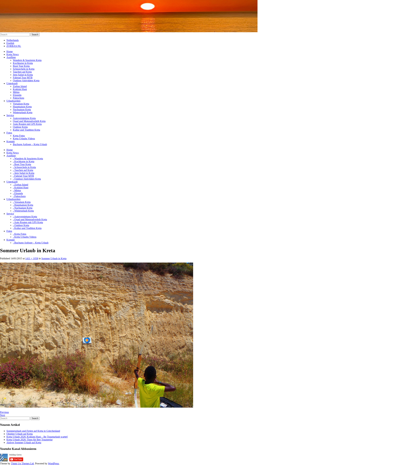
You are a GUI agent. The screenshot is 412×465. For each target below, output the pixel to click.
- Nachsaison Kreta (22, 207)
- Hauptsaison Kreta (23, 205)
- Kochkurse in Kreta (23, 161)
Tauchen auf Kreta (22, 71)
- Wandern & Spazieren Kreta (28, 158)
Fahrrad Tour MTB (23, 77)
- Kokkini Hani (20, 187)
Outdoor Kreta (20, 127)
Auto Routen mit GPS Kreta (27, 124)
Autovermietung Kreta (24, 118)
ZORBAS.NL (13, 46)
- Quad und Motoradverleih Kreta (30, 219)
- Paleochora (19, 196)
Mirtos (16, 92)
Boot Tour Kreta (21, 66)
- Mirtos (17, 190)
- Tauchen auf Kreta (23, 170)
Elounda (17, 95)
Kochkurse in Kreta (23, 63)
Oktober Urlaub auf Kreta (19, 433)
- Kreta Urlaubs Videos (24, 236)
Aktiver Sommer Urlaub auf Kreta (23, 442)
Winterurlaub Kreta (22, 112)
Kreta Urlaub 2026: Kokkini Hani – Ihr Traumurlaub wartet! (37, 436)
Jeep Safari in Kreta (23, 74)
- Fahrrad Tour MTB (23, 176)
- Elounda (18, 193)
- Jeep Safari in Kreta (23, 173)
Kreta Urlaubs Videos (24, 138)
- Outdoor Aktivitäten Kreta (27, 178)
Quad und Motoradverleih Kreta (29, 121)
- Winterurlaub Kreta (23, 210)
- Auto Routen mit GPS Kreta (28, 222)
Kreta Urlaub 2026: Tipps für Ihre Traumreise (29, 439)
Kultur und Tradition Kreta (26, 129)
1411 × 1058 (31, 258)
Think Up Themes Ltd (22, 463)
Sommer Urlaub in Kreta (53, 258)
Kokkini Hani (20, 89)
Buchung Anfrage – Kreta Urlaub (30, 144)
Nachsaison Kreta (22, 109)
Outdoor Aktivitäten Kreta (26, 80)
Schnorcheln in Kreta (23, 69)
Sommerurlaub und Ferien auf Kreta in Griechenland (33, 431)
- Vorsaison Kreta (22, 202)
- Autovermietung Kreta (25, 216)
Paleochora (18, 98)
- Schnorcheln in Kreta (24, 167)
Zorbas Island (20, 86)
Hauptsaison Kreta (22, 106)
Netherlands (12, 40)
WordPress (53, 463)
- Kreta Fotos (19, 234)
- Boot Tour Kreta (22, 164)
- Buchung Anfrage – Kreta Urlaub (30, 242)
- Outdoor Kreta (21, 225)
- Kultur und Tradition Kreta (27, 228)
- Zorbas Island (20, 184)
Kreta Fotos (19, 135)
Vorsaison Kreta (21, 103)
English (10, 43)
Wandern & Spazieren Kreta (27, 60)
